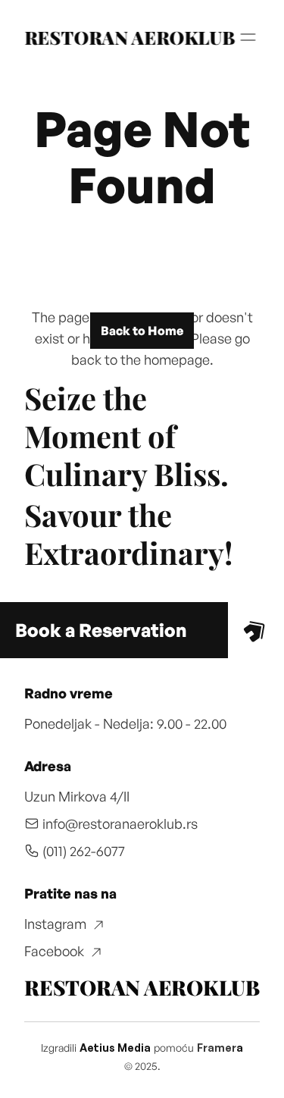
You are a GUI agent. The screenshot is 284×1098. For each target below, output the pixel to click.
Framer (216, 1047)
